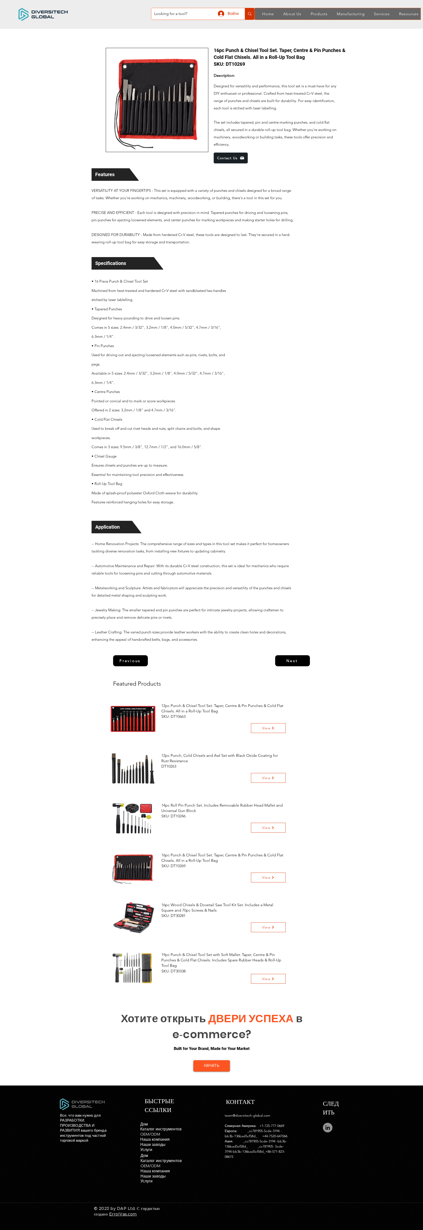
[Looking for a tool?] (249, 14)
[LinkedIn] (327, 1127)
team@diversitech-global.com (247, 1115)
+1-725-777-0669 (271, 1126)
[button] (289, 14)
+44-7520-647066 (274, 1136)
